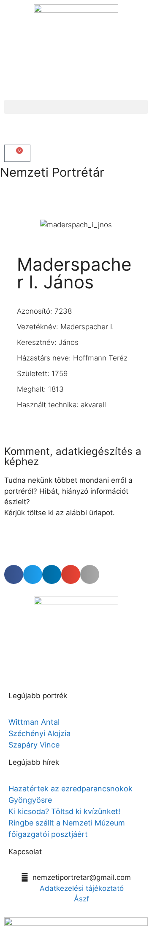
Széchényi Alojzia (39, 733)
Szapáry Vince (34, 744)
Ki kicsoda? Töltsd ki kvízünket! (64, 811)
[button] (76, 107)
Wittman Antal (35, 722)
